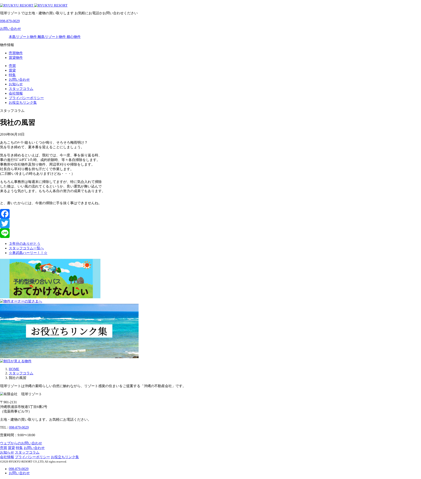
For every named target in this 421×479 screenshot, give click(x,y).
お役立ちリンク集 (23, 102)
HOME (14, 369)
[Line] (210, 233)
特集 (12, 75)
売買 (12, 66)
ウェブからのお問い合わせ (21, 443)
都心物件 (74, 37)
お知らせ (16, 84)
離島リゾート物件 (52, 37)
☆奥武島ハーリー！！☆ (28, 253)
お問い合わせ (19, 79)
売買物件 (16, 53)
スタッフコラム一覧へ (26, 248)
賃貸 (12, 70)
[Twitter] (210, 223)
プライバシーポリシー (26, 98)
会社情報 (16, 93)
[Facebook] (210, 214)
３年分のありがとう (24, 243)
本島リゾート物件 (23, 37)
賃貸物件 (16, 57)
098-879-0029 (19, 427)
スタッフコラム (21, 89)
